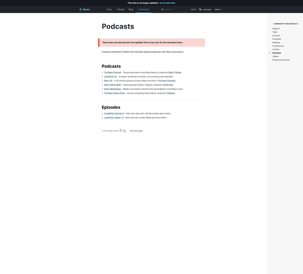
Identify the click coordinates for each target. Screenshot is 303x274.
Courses (276, 35)
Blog (131, 9)
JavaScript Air (110, 76)
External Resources (281, 60)
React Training (174, 72)
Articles (275, 49)
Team (274, 32)
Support (276, 28)
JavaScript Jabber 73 (113, 117)
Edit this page (136, 131)
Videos (275, 56)
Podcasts (276, 53)
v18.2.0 (193, 9)
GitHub (217, 9)
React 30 (108, 81)
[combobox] (175, 9)
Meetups (276, 42)
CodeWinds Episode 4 (114, 113)
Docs (109, 9)
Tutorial (120, 9)
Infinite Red (168, 85)
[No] (124, 130)
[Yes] (121, 130)
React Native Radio (112, 85)
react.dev (154, 42)
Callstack (171, 93)
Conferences (278, 46)
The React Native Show (114, 93)
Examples (276, 39)
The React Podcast (112, 72)
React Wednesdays (112, 89)
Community (143, 9)
